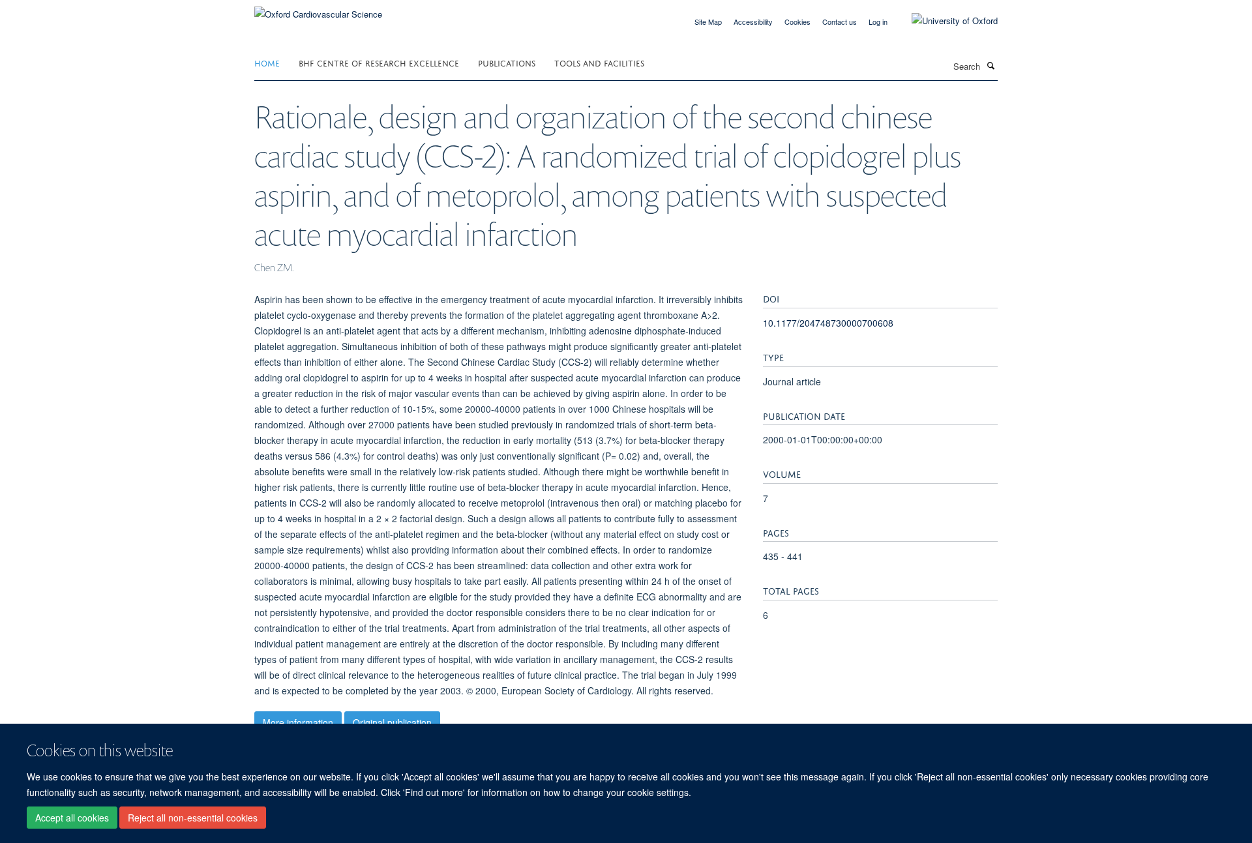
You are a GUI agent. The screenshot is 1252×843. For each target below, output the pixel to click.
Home (267, 62)
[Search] (990, 65)
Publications (506, 62)
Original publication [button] (392, 722)
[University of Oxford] (945, 21)
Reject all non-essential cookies (193, 817)
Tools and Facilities (599, 62)
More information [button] (298, 722)
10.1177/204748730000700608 (828, 322)
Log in (878, 21)
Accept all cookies (72, 817)
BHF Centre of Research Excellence (379, 62)
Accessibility (753, 21)
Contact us (839, 21)
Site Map (708, 21)
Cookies (797, 21)
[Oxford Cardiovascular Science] (318, 9)
